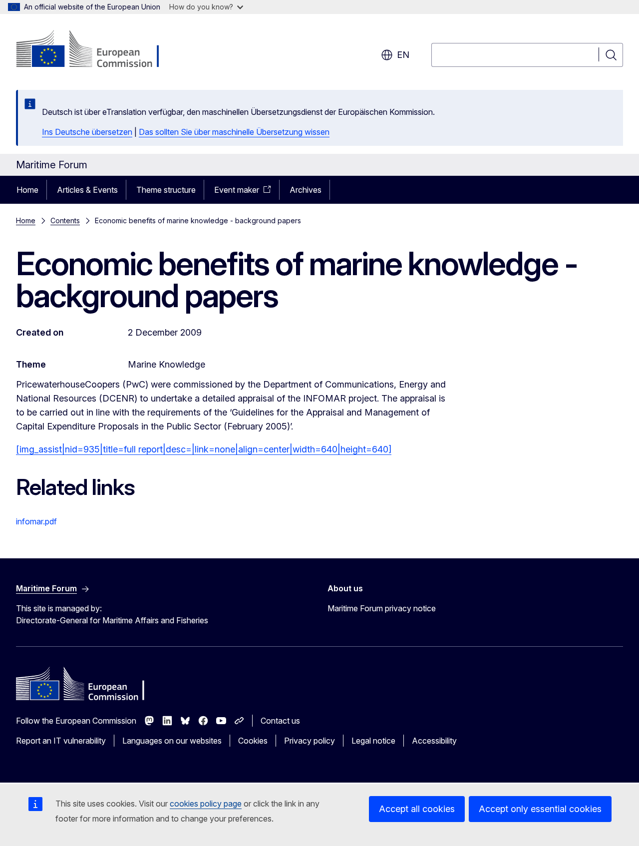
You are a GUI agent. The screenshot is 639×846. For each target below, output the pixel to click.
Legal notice (373, 741)
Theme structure (166, 190)
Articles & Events (87, 190)
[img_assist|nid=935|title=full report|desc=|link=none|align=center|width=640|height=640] (203, 449)
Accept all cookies (417, 809)
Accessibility (434, 741)
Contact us (280, 721)
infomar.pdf (36, 521)
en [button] (403, 54)
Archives (305, 190)
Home (27, 190)
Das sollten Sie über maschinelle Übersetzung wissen (234, 132)
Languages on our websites (172, 741)
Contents (65, 220)
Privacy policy (309, 741)
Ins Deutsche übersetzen (87, 132)
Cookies (253, 741)
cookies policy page (206, 804)
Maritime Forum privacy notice (381, 608)
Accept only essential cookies (540, 809)
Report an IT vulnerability (61, 741)
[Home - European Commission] (96, 50)
